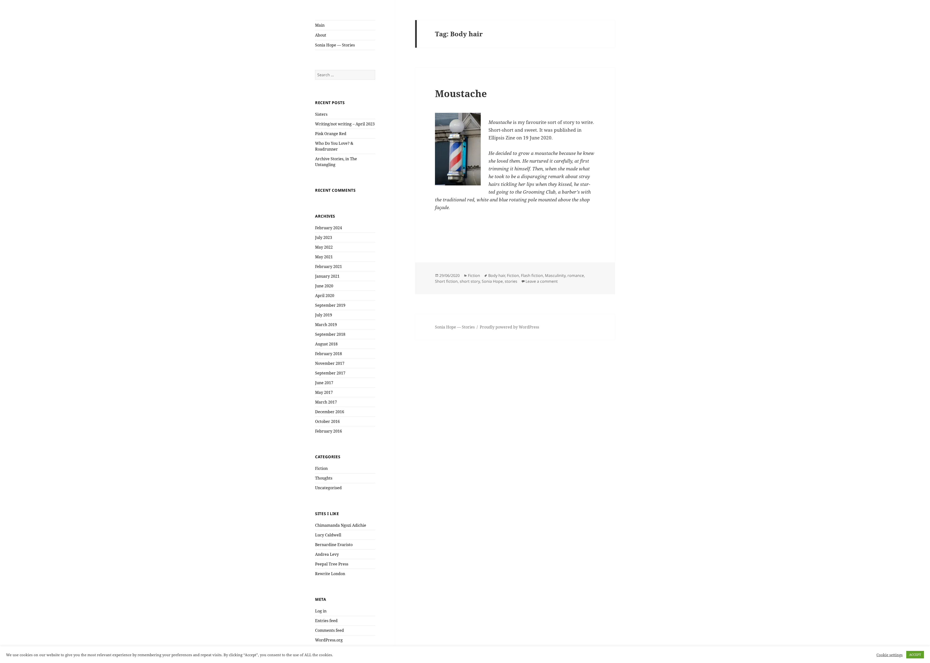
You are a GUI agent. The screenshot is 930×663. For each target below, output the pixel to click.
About (320, 35)
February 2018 (328, 353)
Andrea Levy (327, 554)
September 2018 (330, 334)
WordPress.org (329, 640)
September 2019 (330, 305)
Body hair (496, 275)
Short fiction (446, 281)
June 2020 (324, 286)
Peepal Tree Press (331, 564)
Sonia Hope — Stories (335, 45)
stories (511, 281)
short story (470, 281)
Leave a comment (542, 281)
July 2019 (323, 315)
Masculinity (555, 275)
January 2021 (327, 276)
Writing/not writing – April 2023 (345, 124)
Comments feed (329, 630)
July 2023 (323, 237)
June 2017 (324, 382)
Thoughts (323, 478)
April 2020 (324, 295)
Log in (320, 611)
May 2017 (324, 392)
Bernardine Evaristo (334, 544)
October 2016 (327, 421)
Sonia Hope (492, 281)
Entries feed (326, 620)
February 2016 (328, 431)
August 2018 (326, 344)
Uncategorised (328, 487)
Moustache (461, 93)
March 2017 (326, 402)
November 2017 (329, 363)
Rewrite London (330, 573)
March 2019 (326, 324)
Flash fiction (532, 275)
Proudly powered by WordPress (509, 327)
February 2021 (328, 266)
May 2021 (324, 256)
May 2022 (324, 247)
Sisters (321, 114)
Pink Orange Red (330, 133)
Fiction (321, 468)
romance (575, 275)
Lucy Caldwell (328, 535)
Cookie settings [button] (889, 655)
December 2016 (329, 411)
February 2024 (328, 227)
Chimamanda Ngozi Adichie (340, 525)
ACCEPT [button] (915, 654)
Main (320, 25)
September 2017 (330, 373)
